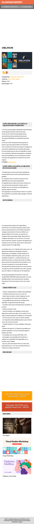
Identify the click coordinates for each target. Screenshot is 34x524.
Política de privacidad (24, 520)
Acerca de (26, 519)
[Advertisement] (17, 27)
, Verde (13, 79)
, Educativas (20, 77)
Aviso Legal (13, 520)
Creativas (13, 77)
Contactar (7, 520)
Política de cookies (17, 522)
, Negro (17, 79)
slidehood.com (12, 162)
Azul (9, 79)
